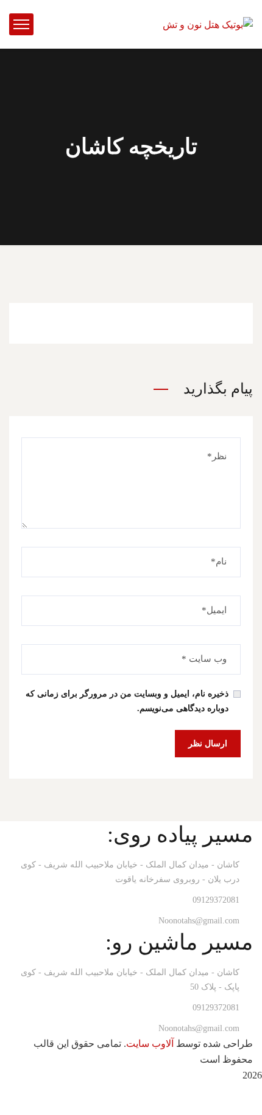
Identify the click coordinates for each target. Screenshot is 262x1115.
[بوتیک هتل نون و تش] (208, 23)
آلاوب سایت (150, 1043)
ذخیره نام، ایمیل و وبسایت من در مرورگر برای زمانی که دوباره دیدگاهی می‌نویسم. (127, 701)
